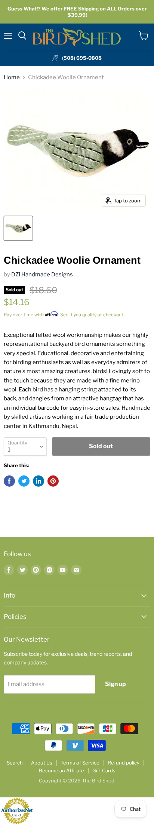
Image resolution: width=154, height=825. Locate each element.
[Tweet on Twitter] (24, 481)
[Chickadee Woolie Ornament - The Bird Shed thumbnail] (18, 228)
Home (12, 77)
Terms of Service (80, 763)
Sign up (115, 684)
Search (15, 763)
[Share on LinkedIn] (38, 481)
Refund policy (123, 763)
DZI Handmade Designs (42, 274)
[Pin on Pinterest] (53, 481)
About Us (41, 763)
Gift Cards (104, 770)
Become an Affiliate (61, 770)
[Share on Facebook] (9, 481)
